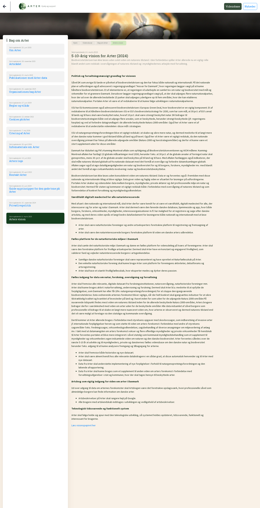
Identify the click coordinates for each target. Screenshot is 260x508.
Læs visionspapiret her (83, 425)
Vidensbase (233, 6)
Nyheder (250, 6)
